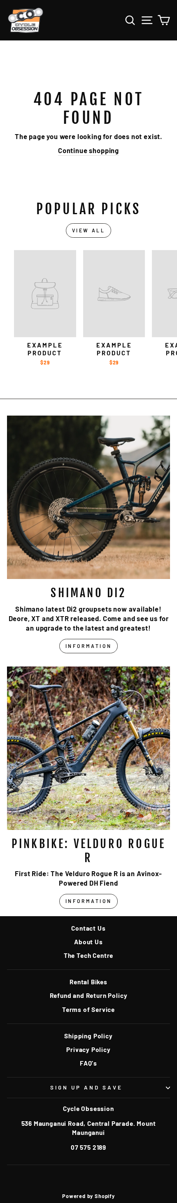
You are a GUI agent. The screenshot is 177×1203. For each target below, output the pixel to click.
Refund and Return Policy (89, 995)
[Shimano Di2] (88, 497)
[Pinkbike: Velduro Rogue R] (88, 748)
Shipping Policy (88, 1036)
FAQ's (88, 1063)
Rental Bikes (88, 982)
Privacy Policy (88, 1049)
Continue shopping (88, 150)
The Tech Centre (88, 955)
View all (88, 230)
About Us (88, 941)
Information (88, 646)
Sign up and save (86, 1087)
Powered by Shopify (88, 1196)
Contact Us (88, 928)
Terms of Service (88, 1009)
